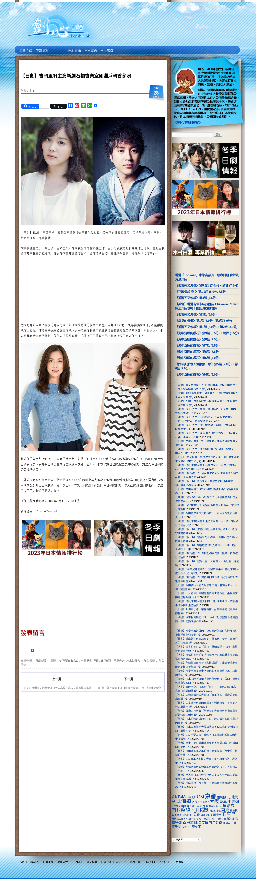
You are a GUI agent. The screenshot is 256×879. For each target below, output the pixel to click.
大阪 (214, 801)
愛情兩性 (62, 862)
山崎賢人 (186, 806)
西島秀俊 (215, 823)
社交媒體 (92, 862)
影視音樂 (135, 862)
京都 (210, 796)
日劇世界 (74, 48)
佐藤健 (221, 797)
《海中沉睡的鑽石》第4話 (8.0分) (197, 374)
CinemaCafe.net (46, 511)
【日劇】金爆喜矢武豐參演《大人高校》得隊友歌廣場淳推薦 (56, 688)
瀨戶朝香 (106, 660)
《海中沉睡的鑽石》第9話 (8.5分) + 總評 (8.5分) (207, 333)
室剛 (96, 660)
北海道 (183, 801)
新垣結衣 (227, 806)
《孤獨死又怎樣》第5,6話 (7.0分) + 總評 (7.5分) (206, 285)
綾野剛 (177, 823)
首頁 (22, 862)
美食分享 (123, 48)
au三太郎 (191, 797)
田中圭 (217, 814)
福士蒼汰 (193, 819)
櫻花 (196, 814)
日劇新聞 (41, 660)
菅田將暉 (190, 823)
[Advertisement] (127, 290)
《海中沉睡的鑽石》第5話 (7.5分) (197, 351)
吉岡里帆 (86, 660)
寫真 (223, 801)
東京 (225, 810)
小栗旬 (233, 802)
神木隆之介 (182, 819)
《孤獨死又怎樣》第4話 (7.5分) (196, 298)
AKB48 (179, 796)
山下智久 (176, 806)
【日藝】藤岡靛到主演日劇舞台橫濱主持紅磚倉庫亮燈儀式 (130, 688)
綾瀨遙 (232, 819)
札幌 (218, 811)
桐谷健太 (187, 815)
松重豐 (178, 815)
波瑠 (203, 815)
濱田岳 (209, 815)
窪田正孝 (215, 819)
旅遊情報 (58, 48)
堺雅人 (196, 802)
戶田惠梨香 (212, 806)
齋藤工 (196, 826)
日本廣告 (90, 48)
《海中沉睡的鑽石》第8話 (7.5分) (197, 339)
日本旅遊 (106, 48)
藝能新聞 (42, 48)
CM (200, 796)
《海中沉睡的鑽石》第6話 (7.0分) (197, 358)
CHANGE (77, 862)
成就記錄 (106, 862)
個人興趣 (164, 862)
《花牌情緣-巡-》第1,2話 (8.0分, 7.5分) (201, 291)
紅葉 (223, 819)
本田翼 (212, 811)
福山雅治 (204, 819)
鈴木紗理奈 (133, 660)
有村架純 (181, 810)
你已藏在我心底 (69, 660)
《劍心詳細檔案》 (188, 123)
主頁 (25, 48)
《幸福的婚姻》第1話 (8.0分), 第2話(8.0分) (203, 320)
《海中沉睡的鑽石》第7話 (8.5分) (197, 345)
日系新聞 (34, 862)
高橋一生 (186, 827)
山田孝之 (197, 806)
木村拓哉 (199, 810)
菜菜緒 (203, 823)
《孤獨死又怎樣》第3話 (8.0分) (196, 314)
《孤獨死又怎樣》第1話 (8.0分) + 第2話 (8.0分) (206, 327)
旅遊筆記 (121, 862)
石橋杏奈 (119, 660)
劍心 (32, 90)
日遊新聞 (149, 862)
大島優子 (204, 802)
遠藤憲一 (228, 823)
